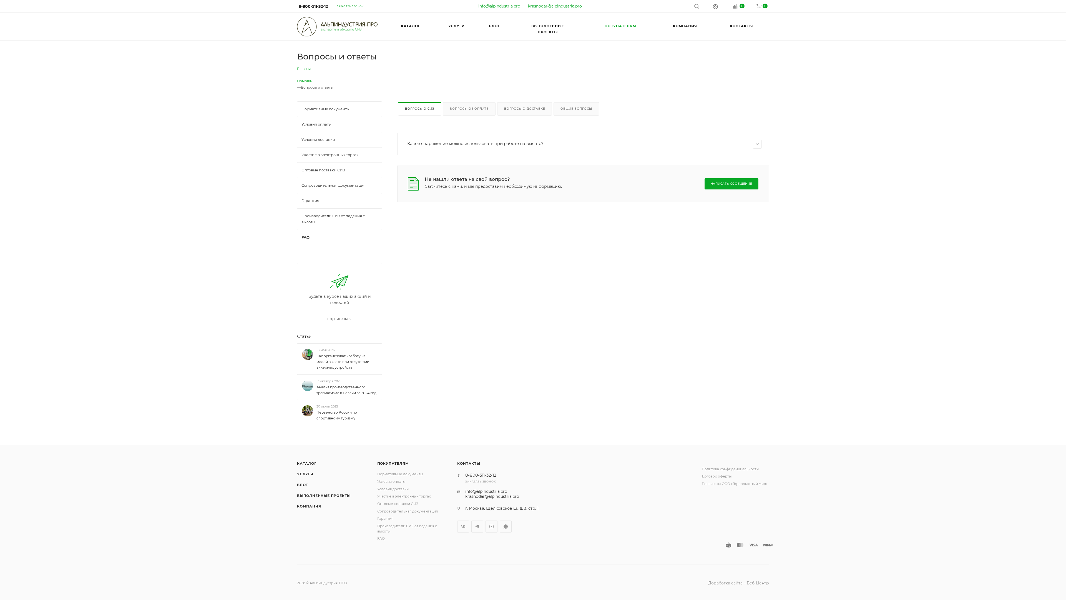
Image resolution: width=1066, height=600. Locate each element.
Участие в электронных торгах (404, 496)
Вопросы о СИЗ (419, 109)
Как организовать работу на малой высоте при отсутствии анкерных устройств (342, 362)
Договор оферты (717, 476)
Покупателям (393, 463)
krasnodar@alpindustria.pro (555, 6)
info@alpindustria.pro (499, 6)
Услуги (305, 474)
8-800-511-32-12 (313, 6)
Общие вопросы (576, 109)
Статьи (304, 336)
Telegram (477, 526)
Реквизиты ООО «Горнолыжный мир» (735, 484)
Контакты (468, 463)
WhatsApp (506, 526)
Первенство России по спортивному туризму (336, 415)
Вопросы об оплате (469, 109)
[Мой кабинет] (715, 6)
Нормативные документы (400, 474)
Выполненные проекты (324, 496)
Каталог (306, 463)
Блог (302, 485)
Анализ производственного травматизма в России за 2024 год (346, 390)
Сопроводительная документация (407, 511)
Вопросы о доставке (524, 109)
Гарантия (385, 518)
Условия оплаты (391, 481)
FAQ (381, 538)
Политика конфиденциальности (730, 469)
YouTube (491, 526)
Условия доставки (393, 489)
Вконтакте (463, 526)
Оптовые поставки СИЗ (397, 504)
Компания (309, 506)
